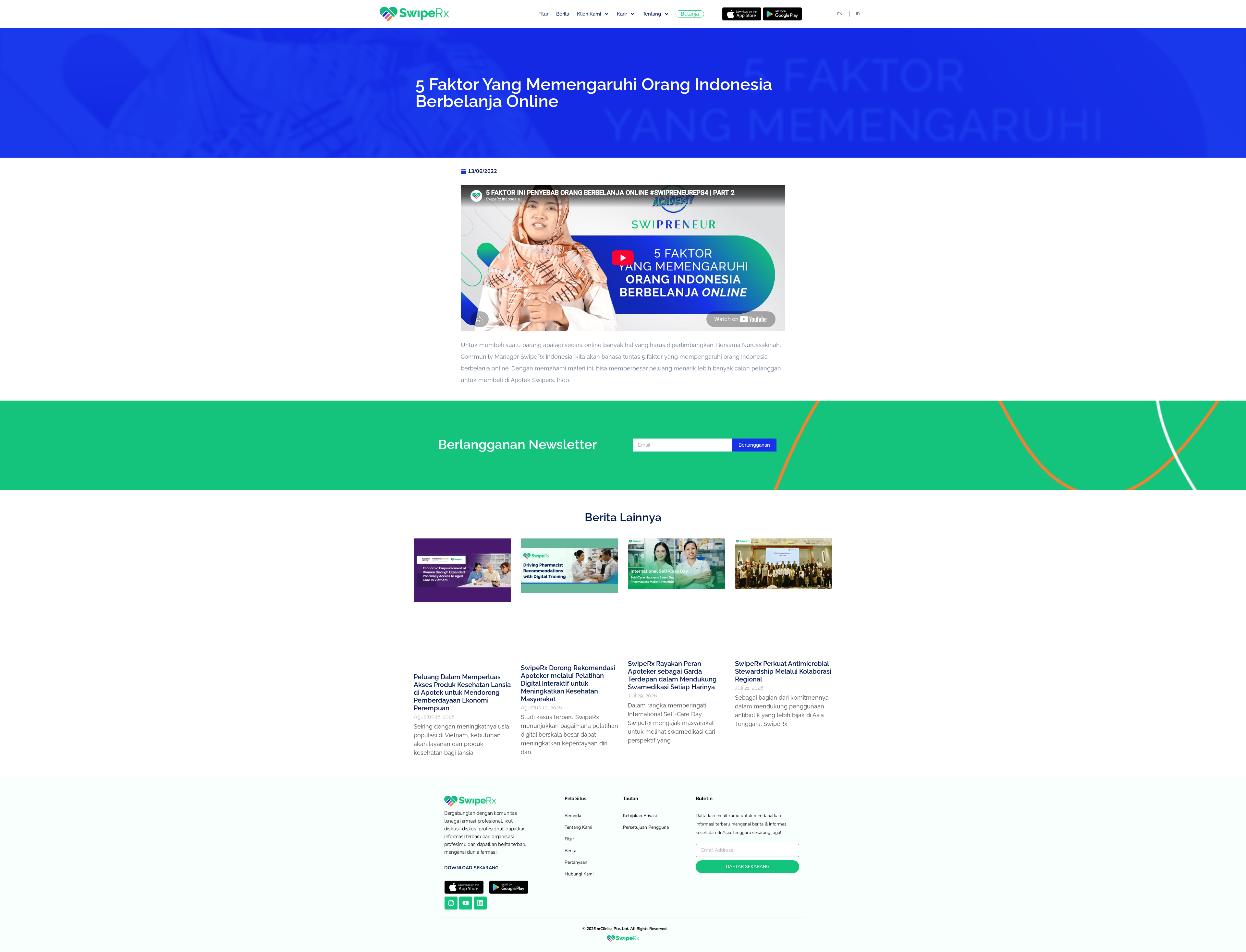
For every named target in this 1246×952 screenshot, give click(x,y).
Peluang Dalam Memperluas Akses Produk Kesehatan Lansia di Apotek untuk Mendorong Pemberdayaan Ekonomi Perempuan (462, 692)
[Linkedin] (480, 903)
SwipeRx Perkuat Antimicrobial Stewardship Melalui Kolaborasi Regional (783, 671)
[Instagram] (451, 903)
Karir (622, 14)
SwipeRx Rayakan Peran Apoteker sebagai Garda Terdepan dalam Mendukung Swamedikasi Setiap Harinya (672, 675)
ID (858, 14)
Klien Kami (589, 14)
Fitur (543, 14)
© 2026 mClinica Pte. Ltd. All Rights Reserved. (624, 928)
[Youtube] (465, 903)
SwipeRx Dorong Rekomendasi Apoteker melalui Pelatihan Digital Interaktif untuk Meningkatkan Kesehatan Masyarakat (568, 683)
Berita (562, 14)
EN (839, 14)
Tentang (652, 14)
